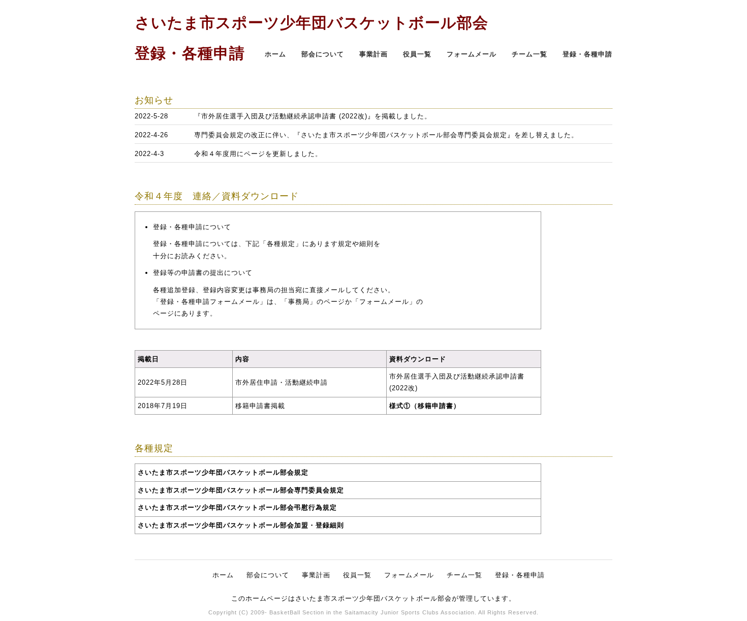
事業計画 (373, 54)
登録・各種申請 (587, 54)
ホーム (275, 54)
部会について (322, 54)
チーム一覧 (529, 54)
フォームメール (471, 54)
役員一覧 (417, 54)
